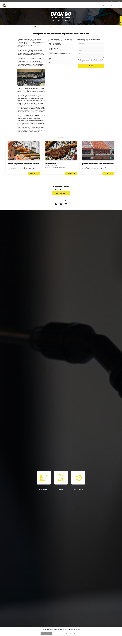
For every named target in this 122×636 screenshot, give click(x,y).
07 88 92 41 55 (7, 1)
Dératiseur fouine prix (53, 48)
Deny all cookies (59, 633)
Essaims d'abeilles (50, 163)
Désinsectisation (92, 5)
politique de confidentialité (87, 62)
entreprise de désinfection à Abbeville (30, 115)
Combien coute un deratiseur (54, 43)
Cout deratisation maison (54, 47)
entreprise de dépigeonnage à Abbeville (29, 102)
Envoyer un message (61, 193)
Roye (50, 62)
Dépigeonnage (101, 5)
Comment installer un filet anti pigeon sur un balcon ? (98, 164)
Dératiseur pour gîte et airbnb (55, 49)
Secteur (31, 26)
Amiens (50, 58)
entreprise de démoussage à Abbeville (33, 108)
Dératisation (83, 5)
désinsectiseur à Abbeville (27, 95)
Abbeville (36, 26)
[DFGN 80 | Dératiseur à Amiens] (4, 5)
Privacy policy (78, 633)
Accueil (27, 26)
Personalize (70, 633)
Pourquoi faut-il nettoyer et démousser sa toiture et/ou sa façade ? (23, 164)
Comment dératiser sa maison (55, 44)
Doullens (50, 59)
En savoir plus (33, 173)
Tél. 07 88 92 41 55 (61, 189)
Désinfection (117, 5)
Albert (50, 57)
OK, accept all (47, 633)
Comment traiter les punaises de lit (56, 45)
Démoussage (109, 5)
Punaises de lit (75, 5)
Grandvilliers (51, 61)
